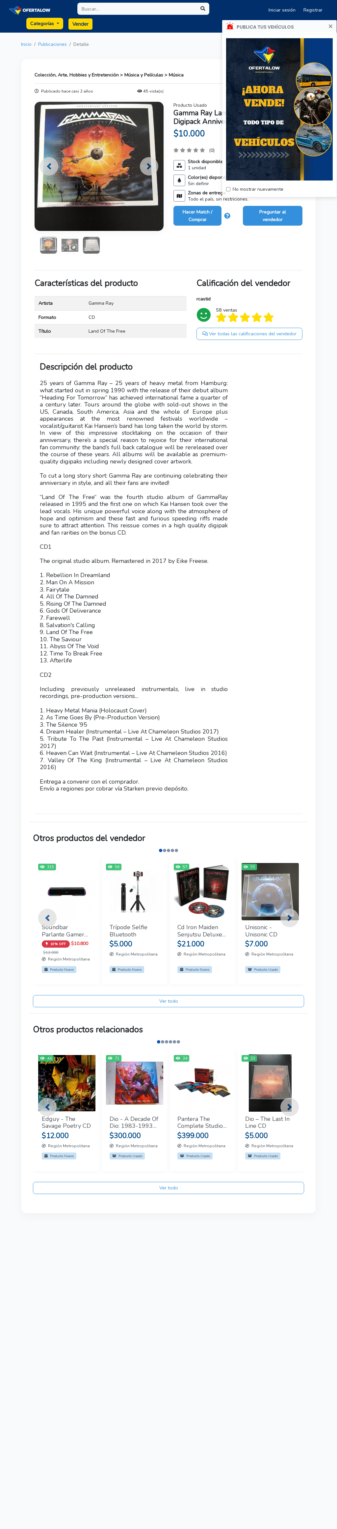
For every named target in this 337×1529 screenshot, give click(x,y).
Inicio (26, 44)
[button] (49, 166)
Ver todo (168, 1001)
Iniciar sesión (282, 10)
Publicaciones (52, 44)
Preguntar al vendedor (272, 215)
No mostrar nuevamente (258, 189)
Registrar (313, 10)
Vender (80, 24)
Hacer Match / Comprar (197, 215)
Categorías (42, 23)
